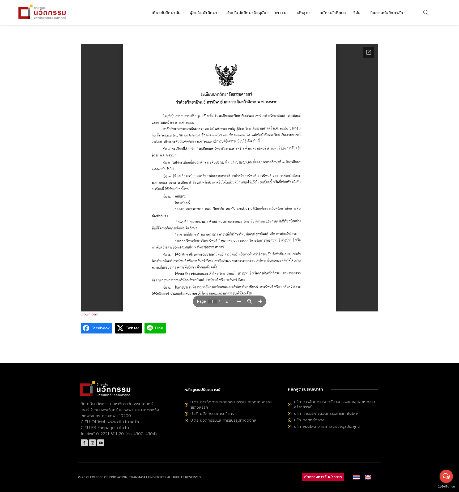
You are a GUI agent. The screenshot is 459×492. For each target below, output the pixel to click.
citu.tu (123, 428)
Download (89, 314)
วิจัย (357, 13)
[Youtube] (100, 442)
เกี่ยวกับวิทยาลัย (166, 13)
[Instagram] (92, 442)
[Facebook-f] (84, 442)
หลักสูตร (303, 13)
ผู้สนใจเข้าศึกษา (204, 13)
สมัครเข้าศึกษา (333, 13)
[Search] (426, 12)
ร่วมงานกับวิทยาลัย (386, 13)
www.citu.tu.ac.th (123, 422)
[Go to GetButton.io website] (446, 486)
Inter (281, 13)
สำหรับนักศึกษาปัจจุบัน (246, 13)
